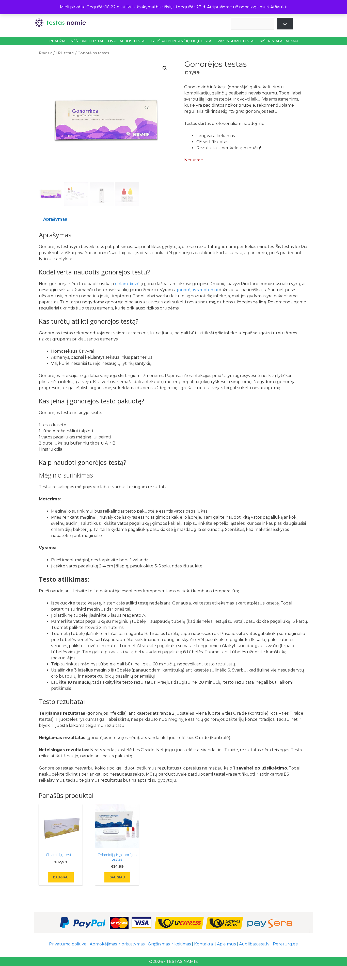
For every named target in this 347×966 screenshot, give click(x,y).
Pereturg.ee (285, 944)
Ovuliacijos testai (127, 41)
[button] (164, 68)
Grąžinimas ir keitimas (169, 944)
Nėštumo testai (87, 41)
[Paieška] (285, 23)
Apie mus (226, 944)
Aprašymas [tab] (55, 219)
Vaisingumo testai (236, 41)
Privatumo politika (67, 944)
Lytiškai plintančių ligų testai (181, 41)
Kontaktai (204, 944)
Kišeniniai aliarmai (279, 41)
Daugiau (61, 877)
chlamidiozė (127, 283)
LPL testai (65, 53)
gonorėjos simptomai (197, 289)
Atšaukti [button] (278, 7)
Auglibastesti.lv (254, 944)
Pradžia (57, 41)
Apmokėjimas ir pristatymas (117, 944)
